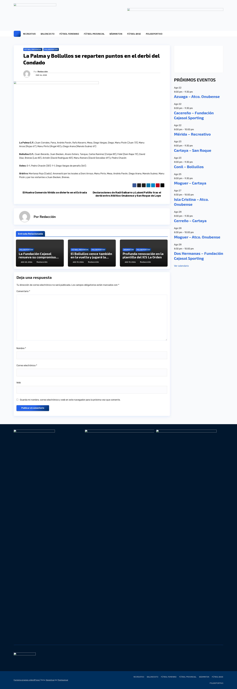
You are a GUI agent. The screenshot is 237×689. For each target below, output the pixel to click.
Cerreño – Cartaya (190, 220)
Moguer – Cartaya (190, 183)
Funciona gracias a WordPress (27, 680)
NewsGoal (50, 680)
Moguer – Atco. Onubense (197, 237)
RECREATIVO (29, 34)
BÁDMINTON (116, 34)
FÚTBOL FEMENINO (69, 34)
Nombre (21, 348)
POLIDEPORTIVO (154, 34)
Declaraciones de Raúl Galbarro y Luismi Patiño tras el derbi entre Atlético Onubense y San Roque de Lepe (127, 194)
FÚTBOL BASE (134, 34)
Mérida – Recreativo (192, 134)
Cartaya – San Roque (192, 150)
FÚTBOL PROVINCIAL (94, 34)
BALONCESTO (48, 34)
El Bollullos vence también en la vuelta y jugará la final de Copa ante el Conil (91, 257)
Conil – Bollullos (189, 166)
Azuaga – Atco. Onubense (197, 96)
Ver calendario (181, 266)
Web (18, 382)
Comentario (23, 291)
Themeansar (62, 680)
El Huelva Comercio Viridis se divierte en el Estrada (55, 192)
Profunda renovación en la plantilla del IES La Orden (143, 255)
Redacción (43, 71)
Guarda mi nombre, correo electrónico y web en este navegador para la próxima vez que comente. (70, 399)
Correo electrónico (26, 365)
